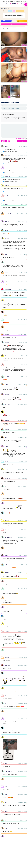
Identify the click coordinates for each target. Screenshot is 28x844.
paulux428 (7, 411)
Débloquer (13, 96)
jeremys (6, 272)
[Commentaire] (14, 131)
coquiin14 (7, 167)
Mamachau (7, 420)
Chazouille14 (7, 176)
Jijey (6, 355)
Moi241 (6, 711)
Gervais (6, 254)
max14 (6, 146)
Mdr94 (6, 564)
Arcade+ (6, 446)
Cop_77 (6, 461)
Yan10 (6, 820)
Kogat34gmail (8, 289)
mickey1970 (7, 607)
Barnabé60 (7, 300)
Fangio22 (7, 429)
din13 (6, 547)
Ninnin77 (6, 512)
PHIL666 (6, 469)
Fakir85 (6, 616)
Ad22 (6, 688)
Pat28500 (7, 394)
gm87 (6, 703)
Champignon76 (8, 213)
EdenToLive (7, 478)
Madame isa (7, 665)
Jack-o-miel (7, 312)
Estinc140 (7, 185)
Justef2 (6, 811)
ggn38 (6, 802)
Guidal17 (6, 737)
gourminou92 (7, 404)
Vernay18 (7, 334)
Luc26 (6, 727)
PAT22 (6, 763)
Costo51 (6, 581)
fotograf (6, 503)
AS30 (6, 828)
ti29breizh (7, 572)
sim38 (6, 437)
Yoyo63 (6, 195)
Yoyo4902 (7, 376)
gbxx (6, 794)
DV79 (6, 673)
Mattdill (6, 281)
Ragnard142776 (8, 623)
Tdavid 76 (7, 326)
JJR (5, 486)
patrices (6, 230)
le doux (6, 384)
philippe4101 (7, 155)
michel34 (7, 657)
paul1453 (7, 836)
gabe (6, 319)
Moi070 (6, 555)
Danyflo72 (7, 204)
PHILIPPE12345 (8, 771)
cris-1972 (7, 631)
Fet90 (6, 786)
